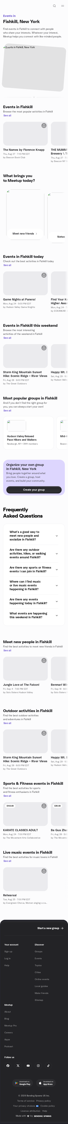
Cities (38, 972)
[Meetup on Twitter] (18, 1065)
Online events (42, 979)
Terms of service (25, 1101)
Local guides (41, 986)
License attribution (30, 1111)
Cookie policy (47, 1106)
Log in (7, 958)
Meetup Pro (10, 1026)
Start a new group (48, 928)
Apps (7, 1040)
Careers (8, 1033)
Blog (6, 1019)
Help (6, 965)
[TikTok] (48, 1065)
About (7, 1012)
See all (7, 115)
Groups (39, 952)
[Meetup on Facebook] (7, 1065)
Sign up (8, 952)
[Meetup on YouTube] (28, 1065)
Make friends (41, 993)
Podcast (8, 1046)
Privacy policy (43, 1101)
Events (38, 958)
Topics (38, 965)
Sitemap (39, 1000)
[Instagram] (38, 1065)
